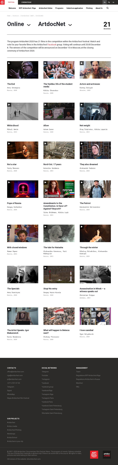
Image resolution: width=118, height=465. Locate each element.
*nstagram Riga (47, 394)
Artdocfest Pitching (14, 430)
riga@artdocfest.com (15, 375)
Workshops (11, 434)
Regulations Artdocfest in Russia (88, 379)
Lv (113, 2)
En (104, 2)
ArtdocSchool (12, 437)
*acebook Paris (47, 402)
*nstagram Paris (48, 398)
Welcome (12, 8)
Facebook (51, 44)
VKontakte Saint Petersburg (52, 413)
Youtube (45, 375)
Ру (109, 2)
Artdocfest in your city (15, 441)
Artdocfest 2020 (27, 16)
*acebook (45, 383)
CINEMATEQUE (26, 2)
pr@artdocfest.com (14, 379)
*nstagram (46, 379)
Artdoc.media (12, 426)
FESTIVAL (11, 2)
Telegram (45, 372)
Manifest (79, 383)
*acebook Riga (47, 390)
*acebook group (47, 387)
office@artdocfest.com (15, 372)
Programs (59, 8)
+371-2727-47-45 (13, 383)
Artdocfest (11, 422)
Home (8, 16)
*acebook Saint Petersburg (51, 406)
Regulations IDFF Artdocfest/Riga (88, 375)
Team (78, 372)
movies (107, 29)
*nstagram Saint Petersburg (52, 409)
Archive (16, 16)
